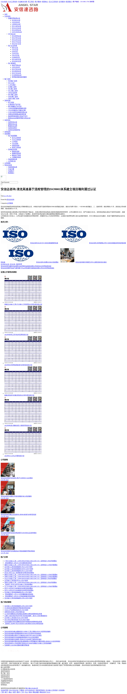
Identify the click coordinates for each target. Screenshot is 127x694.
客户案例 (38, 1)
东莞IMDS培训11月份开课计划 (14, 612)
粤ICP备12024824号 (31, 688)
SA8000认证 (16, 57)
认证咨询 (7, 16)
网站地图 (36, 692)
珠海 (30, 692)
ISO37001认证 (16, 69)
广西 (2, 692)
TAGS (48, 692)
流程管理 (19, 264)
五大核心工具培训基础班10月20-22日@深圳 (18, 569)
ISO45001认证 (16, 61)
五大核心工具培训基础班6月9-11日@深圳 (18, 592)
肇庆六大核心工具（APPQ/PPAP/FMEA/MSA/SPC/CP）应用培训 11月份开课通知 (30, 565)
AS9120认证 (16, 67)
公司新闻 (7, 163)
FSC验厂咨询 (12, 88)
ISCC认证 (11, 83)
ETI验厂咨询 (12, 87)
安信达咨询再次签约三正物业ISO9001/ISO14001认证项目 (23, 635)
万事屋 (21, 690)
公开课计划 (12, 161)
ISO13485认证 (16, 26)
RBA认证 (15, 47)
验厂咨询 (7, 79)
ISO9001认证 (16, 20)
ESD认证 (15, 51)
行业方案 (11, 169)
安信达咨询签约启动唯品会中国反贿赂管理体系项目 (18, 551)
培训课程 (7, 134)
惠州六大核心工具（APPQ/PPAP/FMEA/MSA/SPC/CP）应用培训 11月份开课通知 (30, 574)
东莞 (14, 692)
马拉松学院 (4, 690)
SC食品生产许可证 (14, 104)
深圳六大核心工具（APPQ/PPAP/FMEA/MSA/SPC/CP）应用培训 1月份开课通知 (30, 582)
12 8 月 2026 (5, 553)
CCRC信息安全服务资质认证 (17, 112)
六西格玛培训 (16, 157)
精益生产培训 (16, 155)
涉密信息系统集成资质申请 (17, 114)
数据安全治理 (12, 126)
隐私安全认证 (12, 124)
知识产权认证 (16, 65)
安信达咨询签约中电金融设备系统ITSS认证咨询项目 (21, 637)
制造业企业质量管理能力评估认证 (19, 118)
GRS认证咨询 (12, 92)
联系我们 (69, 1)
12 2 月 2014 (7, 196)
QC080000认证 (16, 75)
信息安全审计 (12, 128)
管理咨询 (7, 132)
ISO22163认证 (16, 28)
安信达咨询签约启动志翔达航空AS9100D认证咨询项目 (19, 533)
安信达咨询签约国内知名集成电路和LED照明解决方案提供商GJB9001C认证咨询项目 (32, 641)
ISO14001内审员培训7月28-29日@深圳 (17, 619)
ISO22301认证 (16, 40)
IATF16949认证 (17, 32)
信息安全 (7, 120)
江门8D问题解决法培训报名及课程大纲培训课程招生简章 (23, 614)
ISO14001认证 (16, 59)
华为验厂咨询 (12, 81)
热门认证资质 (12, 45)
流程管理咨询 (40, 690)
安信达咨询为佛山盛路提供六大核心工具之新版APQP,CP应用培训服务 (27, 631)
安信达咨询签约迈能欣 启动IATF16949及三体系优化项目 (22, 639)
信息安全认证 (12, 122)
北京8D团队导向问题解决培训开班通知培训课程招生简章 (23, 621)
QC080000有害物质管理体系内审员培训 (17, 608)
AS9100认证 (16, 22)
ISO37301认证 (16, 73)
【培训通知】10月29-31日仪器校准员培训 (18, 563)
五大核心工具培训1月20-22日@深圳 (16, 617)
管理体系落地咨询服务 (19, 77)
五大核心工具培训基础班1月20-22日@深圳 (18, 567)
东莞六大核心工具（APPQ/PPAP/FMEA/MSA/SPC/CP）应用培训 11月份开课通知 (30, 576)
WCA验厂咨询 (13, 90)
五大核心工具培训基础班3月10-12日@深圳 (18, 571)
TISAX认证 (15, 55)
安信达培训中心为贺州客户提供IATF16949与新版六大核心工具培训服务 (28, 643)
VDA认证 (15, 49)
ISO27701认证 (16, 42)
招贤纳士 (45, 1)
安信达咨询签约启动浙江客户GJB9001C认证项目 (17, 478)
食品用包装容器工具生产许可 (18, 116)
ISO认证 (12, 264)
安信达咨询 (8, 165)
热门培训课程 (12, 135)
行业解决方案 (22, 1)
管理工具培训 (16, 147)
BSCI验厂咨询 (12, 94)
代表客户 (11, 171)
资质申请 (7, 100)
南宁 (6, 692)
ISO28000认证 (16, 71)
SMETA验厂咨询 (13, 98)
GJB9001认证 (16, 24)
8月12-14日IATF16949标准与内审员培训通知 (18, 590)
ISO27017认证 (16, 43)
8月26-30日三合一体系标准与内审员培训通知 (19, 572)
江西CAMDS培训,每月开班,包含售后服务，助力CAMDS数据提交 (25, 616)
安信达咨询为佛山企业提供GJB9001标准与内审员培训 (18, 514)
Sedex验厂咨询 (13, 96)
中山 (26, 692)
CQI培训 (14, 141)
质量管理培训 (16, 153)
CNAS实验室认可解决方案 (17, 110)
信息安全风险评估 (14, 130)
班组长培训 (15, 151)
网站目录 (43, 692)
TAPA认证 (15, 53)
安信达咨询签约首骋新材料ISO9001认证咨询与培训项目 (22, 633)
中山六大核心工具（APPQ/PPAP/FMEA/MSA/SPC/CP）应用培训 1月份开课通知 (30, 578)
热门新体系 (12, 63)
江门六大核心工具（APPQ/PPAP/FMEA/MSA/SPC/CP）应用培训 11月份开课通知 (30, 586)
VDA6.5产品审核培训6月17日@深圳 (16, 610)
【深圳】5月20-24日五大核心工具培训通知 (18, 584)
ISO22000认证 (16, 30)
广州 (22, 692)
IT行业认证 (12, 34)
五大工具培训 (53, 1)
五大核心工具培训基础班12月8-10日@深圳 (18, 598)
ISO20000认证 (16, 36)
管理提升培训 (12, 149)
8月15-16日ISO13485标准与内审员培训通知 (18, 588)
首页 (5, 14)
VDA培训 (4, 1)
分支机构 (62, 690)
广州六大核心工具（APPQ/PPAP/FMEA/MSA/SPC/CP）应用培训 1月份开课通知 (30, 561)
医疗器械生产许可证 (15, 106)
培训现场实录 (12, 159)
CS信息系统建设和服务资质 (17, 108)
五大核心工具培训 (52, 690)
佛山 (10, 692)
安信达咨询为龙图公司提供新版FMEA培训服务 (16, 496)
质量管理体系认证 (14, 18)
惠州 (18, 692)
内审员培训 (15, 145)
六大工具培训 (12, 1)
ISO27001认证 (16, 38)
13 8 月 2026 (5, 480)
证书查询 (62, 1)
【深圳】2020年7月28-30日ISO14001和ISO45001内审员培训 (23, 623)
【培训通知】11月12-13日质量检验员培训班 (18, 594)
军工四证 (31, 1)
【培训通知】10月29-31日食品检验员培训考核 (19, 596)
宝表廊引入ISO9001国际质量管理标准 (16, 645)
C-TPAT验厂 (12, 85)
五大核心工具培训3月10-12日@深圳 (16, 580)
